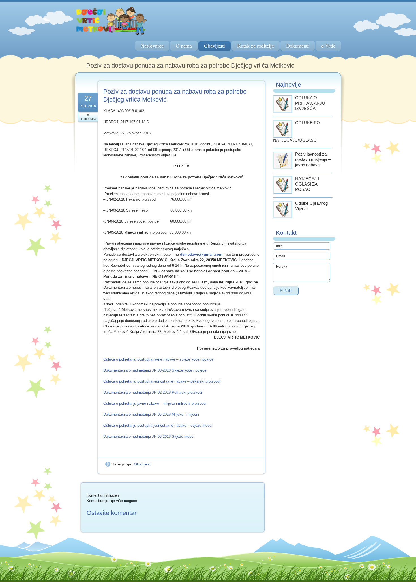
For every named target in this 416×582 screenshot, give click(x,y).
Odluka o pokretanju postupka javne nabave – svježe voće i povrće (158, 359)
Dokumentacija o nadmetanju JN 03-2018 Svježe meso (148, 436)
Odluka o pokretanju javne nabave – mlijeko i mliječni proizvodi (154, 403)
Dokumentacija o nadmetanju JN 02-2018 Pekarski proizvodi (152, 392)
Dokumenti (297, 46)
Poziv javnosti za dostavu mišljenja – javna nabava (313, 159)
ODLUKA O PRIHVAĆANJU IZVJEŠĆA (310, 103)
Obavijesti (214, 46)
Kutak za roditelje (255, 46)
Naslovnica (152, 46)
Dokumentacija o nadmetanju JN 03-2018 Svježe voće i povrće (154, 370)
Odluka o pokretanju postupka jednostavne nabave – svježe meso (157, 425)
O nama (184, 46)
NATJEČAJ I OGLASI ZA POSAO (307, 184)
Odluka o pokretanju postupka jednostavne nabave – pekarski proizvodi (161, 381)
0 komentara (88, 116)
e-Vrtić (328, 46)
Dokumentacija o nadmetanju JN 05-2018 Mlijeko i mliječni (151, 414)
